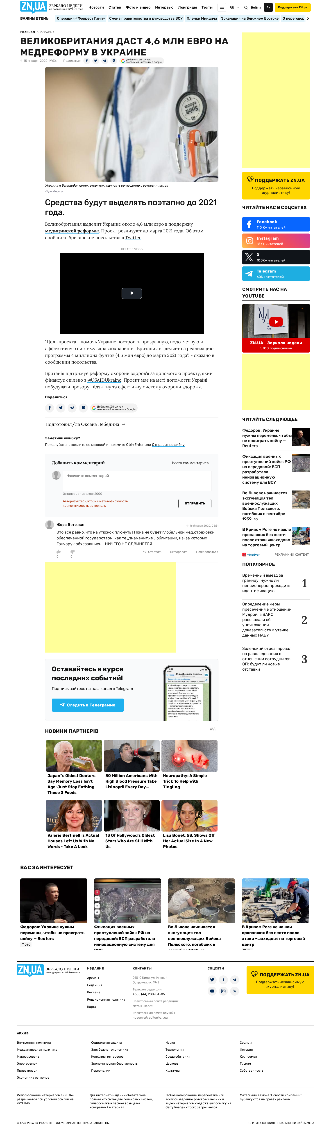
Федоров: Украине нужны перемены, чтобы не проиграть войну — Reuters (267, 438)
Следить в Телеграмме (91, 705)
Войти (256, 7)
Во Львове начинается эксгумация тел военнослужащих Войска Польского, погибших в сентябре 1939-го (264, 505)
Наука (170, 1043)
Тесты (207, 7)
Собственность (251, 1071)
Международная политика (37, 1050)
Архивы (93, 978)
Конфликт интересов (107, 1057)
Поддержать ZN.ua (292, 7)
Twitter (133, 237)
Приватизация (28, 1071)
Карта (91, 1007)
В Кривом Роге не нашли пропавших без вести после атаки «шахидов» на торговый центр (266, 537)
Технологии (175, 1050)
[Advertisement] (110, 607)
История (246, 1050)
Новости (96, 7)
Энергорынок (27, 1064)
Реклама (93, 992)
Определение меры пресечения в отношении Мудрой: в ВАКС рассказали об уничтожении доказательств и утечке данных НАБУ (267, 620)
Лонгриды (187, 7)
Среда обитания (178, 1057)
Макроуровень (28, 1057)
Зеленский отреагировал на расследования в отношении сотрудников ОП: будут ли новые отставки (266, 659)
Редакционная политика (106, 999)
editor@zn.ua (158, 1018)
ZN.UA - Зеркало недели (276, 342)
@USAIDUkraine (104, 380)
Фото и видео (138, 7)
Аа (268, 7)
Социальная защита (106, 1043)
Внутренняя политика (34, 1043)
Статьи (115, 7)
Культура (173, 1071)
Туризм (245, 1064)
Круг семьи (248, 1057)
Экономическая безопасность (114, 1064)
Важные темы (35, 18)
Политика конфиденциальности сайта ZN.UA (280, 1123)
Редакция (94, 985)
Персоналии (100, 1071)
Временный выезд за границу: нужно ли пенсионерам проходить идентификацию (266, 583)
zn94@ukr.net (142, 1006)
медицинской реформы (72, 231)
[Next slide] (307, 18)
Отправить (195, 503)
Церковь (172, 1064)
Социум (246, 1043)
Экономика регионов (33, 1077)
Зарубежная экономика (109, 1050)
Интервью (164, 7)
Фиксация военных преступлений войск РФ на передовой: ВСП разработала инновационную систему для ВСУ (266, 469)
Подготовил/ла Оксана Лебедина (82, 424)
